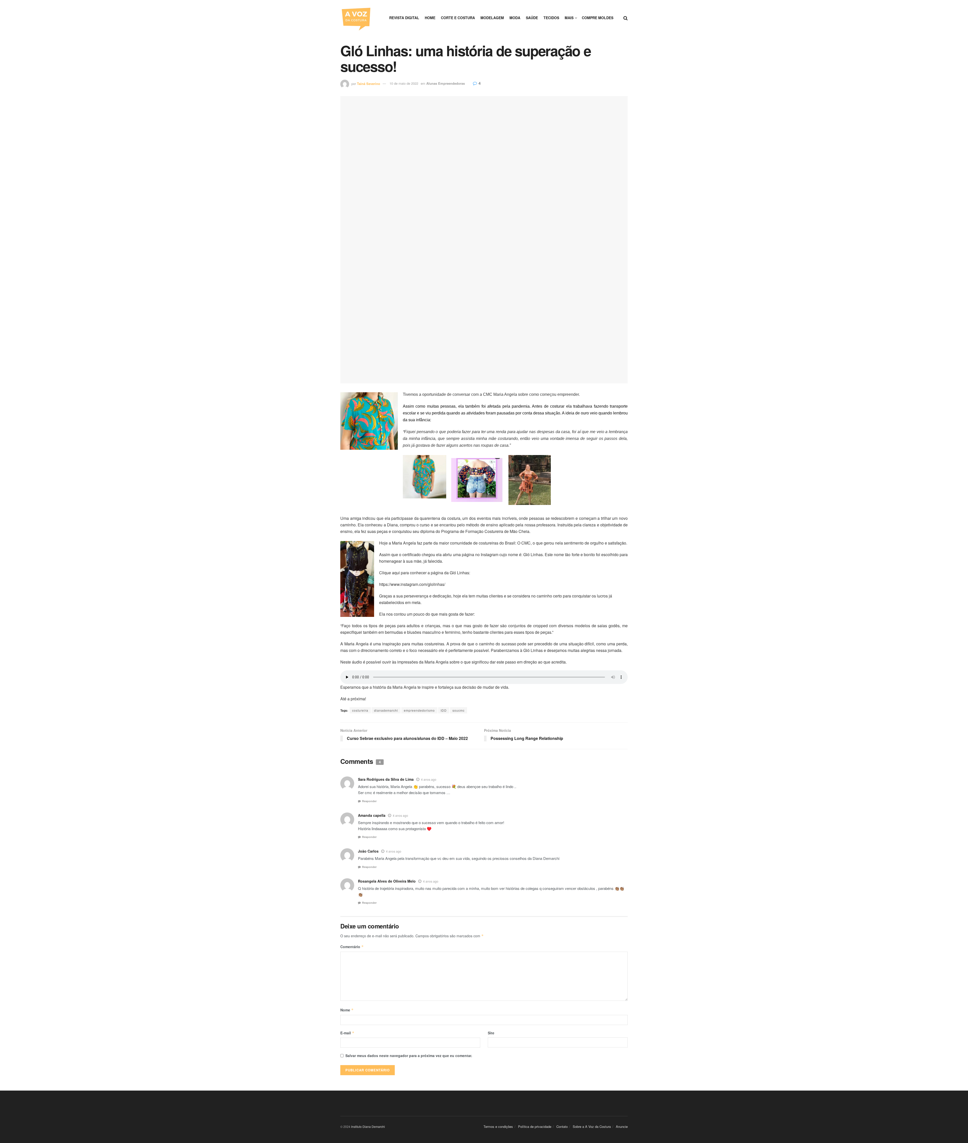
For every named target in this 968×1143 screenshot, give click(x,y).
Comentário (352, 946)
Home (430, 17)
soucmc (458, 710)
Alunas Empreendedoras (445, 83)
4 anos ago (428, 779)
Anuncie (622, 1126)
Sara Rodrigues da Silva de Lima (386, 779)
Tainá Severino (368, 83)
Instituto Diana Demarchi (368, 1126)
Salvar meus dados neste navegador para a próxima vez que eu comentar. (408, 1055)
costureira (360, 710)
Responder (369, 801)
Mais (569, 17)
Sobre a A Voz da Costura (592, 1126)
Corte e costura (458, 17)
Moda (514, 17)
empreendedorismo (419, 710)
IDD (444, 710)
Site (491, 1032)
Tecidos (551, 17)
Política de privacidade (534, 1126)
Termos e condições (498, 1126)
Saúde (532, 17)
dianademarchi (386, 710)
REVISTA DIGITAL (404, 17)
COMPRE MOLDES (597, 17)
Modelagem (492, 17)
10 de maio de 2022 (403, 83)
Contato (562, 1126)
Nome (347, 1009)
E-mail (347, 1032)
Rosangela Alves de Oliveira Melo (387, 881)
